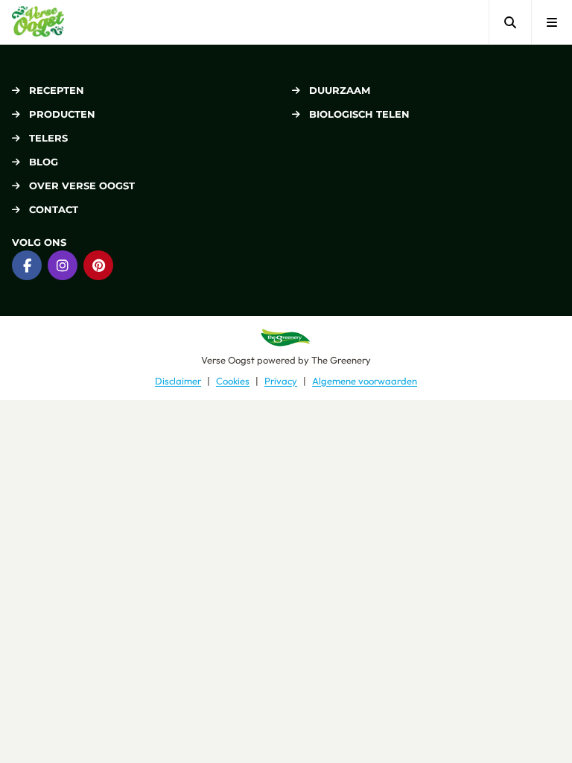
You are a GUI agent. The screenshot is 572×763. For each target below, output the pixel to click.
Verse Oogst (228, 360)
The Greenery (341, 360)
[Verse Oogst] (38, 22)
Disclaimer (178, 381)
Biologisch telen (359, 114)
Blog (43, 162)
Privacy (280, 381)
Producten (62, 114)
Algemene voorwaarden (364, 381)
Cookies (233, 381)
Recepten (56, 90)
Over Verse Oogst (82, 185)
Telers (48, 138)
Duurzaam (339, 90)
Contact (53, 209)
